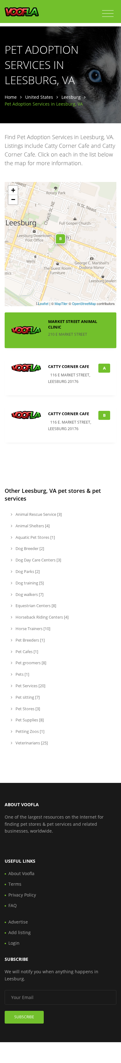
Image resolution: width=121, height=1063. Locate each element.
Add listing (19, 932)
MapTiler (61, 303)
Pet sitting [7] (27, 697)
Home (11, 97)
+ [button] (13, 190)
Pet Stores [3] (27, 708)
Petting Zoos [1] (29, 731)
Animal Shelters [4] (32, 526)
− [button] (13, 199)
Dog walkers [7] (29, 594)
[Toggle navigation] (108, 13)
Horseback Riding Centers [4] (42, 617)
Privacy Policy (22, 895)
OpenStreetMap (84, 303)
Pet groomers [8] (30, 663)
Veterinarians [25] (31, 743)
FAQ (12, 905)
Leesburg (71, 97)
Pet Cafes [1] (26, 651)
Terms (14, 884)
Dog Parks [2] (27, 571)
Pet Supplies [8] (29, 720)
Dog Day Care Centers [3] (38, 560)
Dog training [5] (29, 583)
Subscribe (24, 1017)
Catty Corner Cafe (68, 366)
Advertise (18, 922)
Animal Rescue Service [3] (38, 514)
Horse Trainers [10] (32, 628)
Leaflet (43, 303)
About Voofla (21, 873)
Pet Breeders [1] (30, 640)
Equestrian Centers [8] (35, 605)
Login (14, 943)
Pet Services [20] (30, 685)
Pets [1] (22, 674)
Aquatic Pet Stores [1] (35, 537)
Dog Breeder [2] (29, 548)
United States (39, 97)
